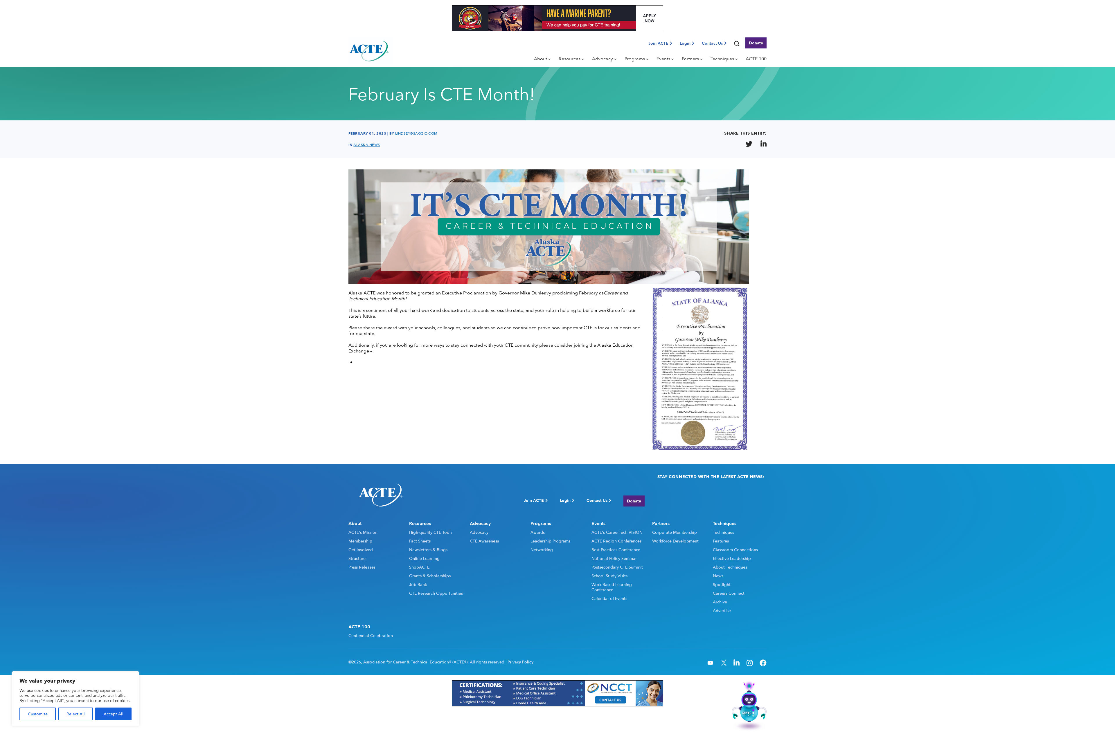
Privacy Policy (520, 662)
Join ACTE (658, 43)
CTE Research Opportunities (436, 593)
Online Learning (424, 558)
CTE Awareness (484, 541)
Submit (756, 501)
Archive (720, 602)
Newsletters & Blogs (428, 549)
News (718, 575)
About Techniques (730, 567)
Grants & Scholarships (430, 575)
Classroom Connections (735, 549)
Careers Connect (728, 593)
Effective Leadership (732, 558)
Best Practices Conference (615, 549)
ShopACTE (419, 567)
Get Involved (360, 549)
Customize (38, 713)
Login (685, 43)
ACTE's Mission (362, 532)
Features (721, 541)
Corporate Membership (674, 532)
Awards (537, 532)
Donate (756, 42)
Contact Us (712, 43)
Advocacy (479, 532)
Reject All (75, 713)
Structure (357, 558)
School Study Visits (609, 575)
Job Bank (418, 584)
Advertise (722, 610)
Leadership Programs (550, 541)
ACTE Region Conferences (616, 541)
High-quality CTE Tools (430, 532)
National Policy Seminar (614, 558)
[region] (75, 699)
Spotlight (722, 584)
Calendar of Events (609, 598)
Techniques (723, 532)
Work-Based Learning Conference (611, 587)
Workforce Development (675, 541)
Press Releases (361, 567)
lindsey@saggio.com (416, 133)
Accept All (113, 713)
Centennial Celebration (370, 635)
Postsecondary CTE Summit (617, 567)
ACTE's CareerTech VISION (617, 532)
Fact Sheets (420, 541)
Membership (360, 541)
